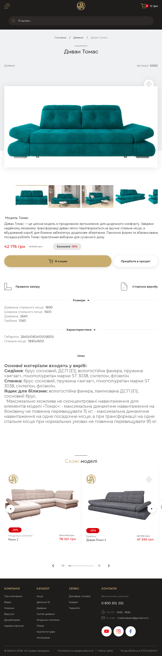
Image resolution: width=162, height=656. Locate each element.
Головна (60, 37)
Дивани (78, 37)
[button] (10, 509)
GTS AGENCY (149, 650)
